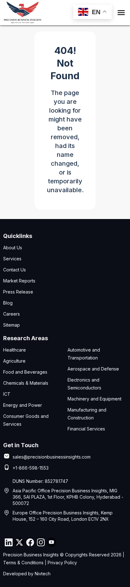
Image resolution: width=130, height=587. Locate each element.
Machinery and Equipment (94, 398)
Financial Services (86, 428)
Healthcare (14, 350)
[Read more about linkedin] (8, 542)
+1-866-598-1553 (31, 468)
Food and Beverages (25, 372)
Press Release (18, 291)
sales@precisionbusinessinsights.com (52, 457)
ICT (6, 394)
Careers (11, 314)
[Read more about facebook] (30, 542)
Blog (8, 302)
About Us (12, 247)
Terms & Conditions (23, 562)
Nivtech (42, 573)
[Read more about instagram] (40, 542)
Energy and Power (22, 405)
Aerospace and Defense (93, 368)
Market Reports (19, 280)
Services (12, 258)
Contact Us (14, 269)
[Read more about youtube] (51, 542)
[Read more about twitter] (19, 542)
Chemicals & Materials (25, 383)
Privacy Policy (62, 562)
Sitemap (11, 325)
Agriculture (14, 361)
